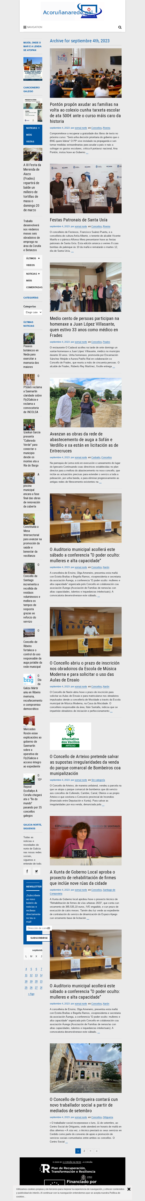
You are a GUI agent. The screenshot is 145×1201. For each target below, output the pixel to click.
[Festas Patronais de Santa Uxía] (86, 188)
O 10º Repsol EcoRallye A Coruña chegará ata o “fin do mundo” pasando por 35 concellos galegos (32, 795)
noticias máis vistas (31, 135)
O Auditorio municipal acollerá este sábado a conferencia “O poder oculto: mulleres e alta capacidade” (85, 555)
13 (36, 975)
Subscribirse (39, 938)
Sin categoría (98, 780)
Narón (106, 567)
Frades (106, 342)
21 (41, 981)
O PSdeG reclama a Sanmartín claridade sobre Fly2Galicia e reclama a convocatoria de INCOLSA (32, 394)
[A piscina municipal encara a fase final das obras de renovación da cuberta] (29, 478)
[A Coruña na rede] (72, 17)
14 (41, 975)
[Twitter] (36, 871)
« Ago (31, 993)
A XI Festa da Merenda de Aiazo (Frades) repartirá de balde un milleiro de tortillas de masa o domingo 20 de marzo (32, 187)
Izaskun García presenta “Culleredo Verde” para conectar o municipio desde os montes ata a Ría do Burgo (31, 449)
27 (36, 987)
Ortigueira (108, 1117)
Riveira (106, 128)
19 (31, 981)
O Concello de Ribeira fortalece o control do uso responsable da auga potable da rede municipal (32, 648)
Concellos (96, 128)
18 (26, 981)
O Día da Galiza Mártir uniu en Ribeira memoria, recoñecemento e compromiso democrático (32, 692)
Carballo (95, 457)
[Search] (120, 28)
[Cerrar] (128, 1189)
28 (41, 987)
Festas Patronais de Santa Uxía (78, 220)
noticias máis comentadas (34, 281)
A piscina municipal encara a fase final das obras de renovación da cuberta (31, 490)
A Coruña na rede (72, 1162)
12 (31, 975)
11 (26, 975)
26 (31, 987)
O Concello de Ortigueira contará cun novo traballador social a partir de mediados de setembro (84, 1105)
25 (26, 987)
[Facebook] (27, 871)
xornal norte (81, 128)
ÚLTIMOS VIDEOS (31, 262)
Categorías (29, 306)
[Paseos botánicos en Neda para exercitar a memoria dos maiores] (29, 338)
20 (36, 981)
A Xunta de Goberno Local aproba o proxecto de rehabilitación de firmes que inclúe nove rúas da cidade (83, 877)
